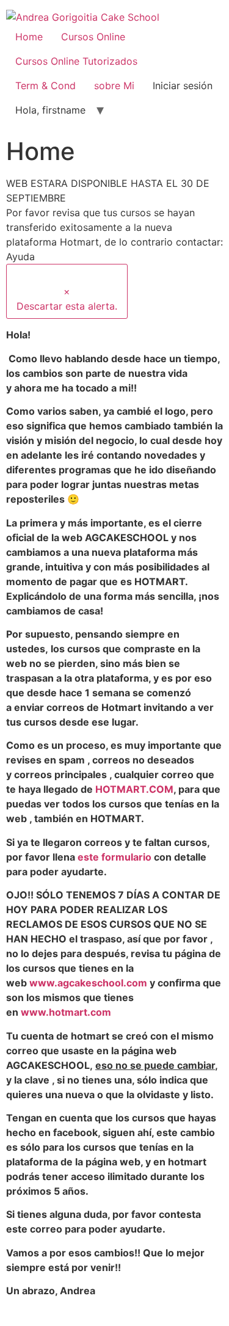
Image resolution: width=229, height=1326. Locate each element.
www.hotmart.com (66, 1012)
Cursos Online (93, 37)
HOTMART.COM (134, 789)
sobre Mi (114, 85)
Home (29, 37)
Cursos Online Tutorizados (76, 61)
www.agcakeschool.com (88, 983)
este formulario (114, 857)
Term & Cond (45, 85)
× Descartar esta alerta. (66, 298)
